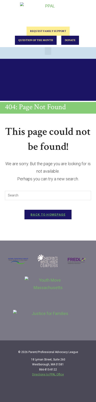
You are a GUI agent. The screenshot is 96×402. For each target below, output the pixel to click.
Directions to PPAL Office (48, 374)
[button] (48, 51)
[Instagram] (76, 391)
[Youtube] (86, 391)
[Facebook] (67, 391)
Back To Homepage (48, 214)
